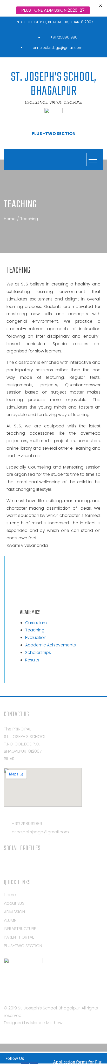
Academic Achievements (50, 645)
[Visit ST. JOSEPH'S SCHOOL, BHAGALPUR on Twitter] (17, 863)
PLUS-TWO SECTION (23, 946)
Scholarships (38, 652)
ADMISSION (14, 912)
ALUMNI (10, 920)
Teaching (34, 630)
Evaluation (35, 637)
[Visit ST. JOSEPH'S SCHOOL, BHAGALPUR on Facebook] (26, 863)
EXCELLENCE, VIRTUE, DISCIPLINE (53, 102)
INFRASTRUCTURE (20, 929)
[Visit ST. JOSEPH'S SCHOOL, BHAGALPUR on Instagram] (7, 863)
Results (32, 660)
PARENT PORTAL (19, 937)
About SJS (14, 903)
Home (10, 895)
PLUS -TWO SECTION (54, 134)
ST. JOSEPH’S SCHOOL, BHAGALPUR (53, 84)
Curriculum (36, 623)
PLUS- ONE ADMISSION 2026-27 (53, 10)
